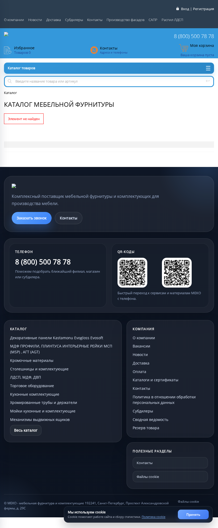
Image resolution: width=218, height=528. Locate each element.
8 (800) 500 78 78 (194, 36)
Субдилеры (74, 20)
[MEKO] (41, 186)
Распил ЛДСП (172, 20)
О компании (14, 20)
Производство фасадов (125, 20)
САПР (153, 20)
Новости (35, 20)
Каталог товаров (21, 68)
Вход (185, 8)
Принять (193, 514)
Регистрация (203, 8)
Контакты (94, 20)
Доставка (53, 20)
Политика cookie (153, 517)
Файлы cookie (148, 476)
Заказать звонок (32, 217)
